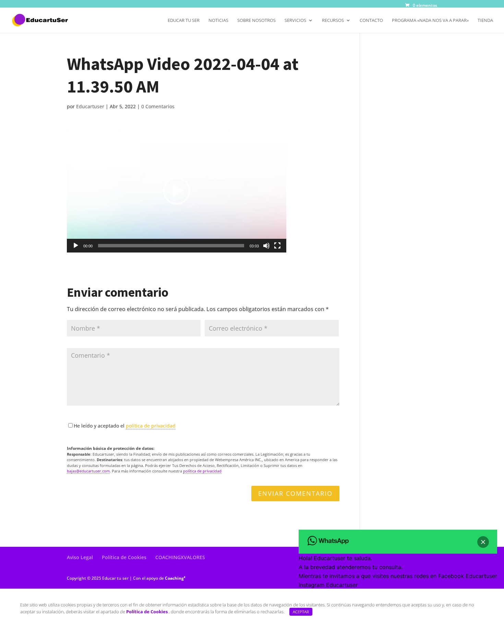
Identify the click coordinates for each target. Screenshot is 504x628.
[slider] (171, 245)
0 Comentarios (158, 106)
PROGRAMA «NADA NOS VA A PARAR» (430, 20)
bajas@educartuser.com (88, 470)
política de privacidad (151, 425)
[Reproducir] (75, 245)
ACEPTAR (301, 611)
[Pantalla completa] (277, 245)
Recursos (333, 20)
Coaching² (175, 578)
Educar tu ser (184, 20)
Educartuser (90, 106)
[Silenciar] (266, 245)
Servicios (295, 20)
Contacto (371, 20)
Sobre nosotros (256, 20)
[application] (176, 191)
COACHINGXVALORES (180, 557)
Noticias (218, 20)
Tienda (485, 20)
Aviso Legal (80, 557)
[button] (176, 191)
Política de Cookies (124, 557)
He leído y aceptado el (125, 425)
